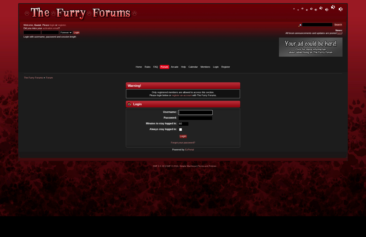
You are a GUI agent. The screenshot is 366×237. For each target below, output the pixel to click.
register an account (182, 95)
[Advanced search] (299, 24)
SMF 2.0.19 (158, 166)
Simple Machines (188, 166)
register (62, 25)
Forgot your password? (183, 142)
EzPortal (189, 149)
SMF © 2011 (172, 166)
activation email (50, 28)
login (52, 25)
